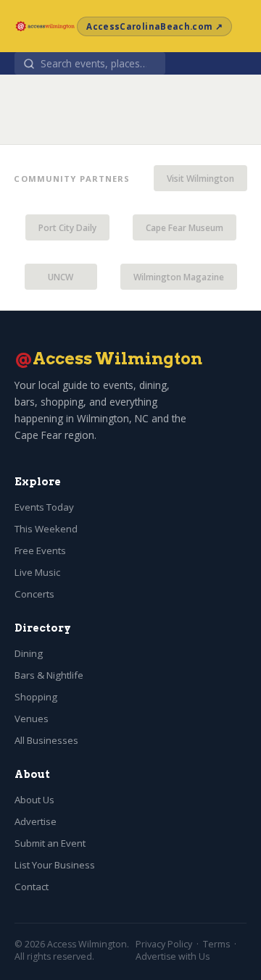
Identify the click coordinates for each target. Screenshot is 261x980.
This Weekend (46, 528)
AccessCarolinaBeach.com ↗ (154, 26)
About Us (34, 799)
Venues (31, 718)
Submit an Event (50, 843)
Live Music (37, 572)
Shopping (35, 696)
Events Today (44, 507)
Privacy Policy (164, 944)
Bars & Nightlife (48, 675)
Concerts (34, 593)
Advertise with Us (173, 956)
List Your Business (54, 864)
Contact (31, 886)
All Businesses (46, 740)
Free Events (40, 550)
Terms (216, 944)
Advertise (35, 821)
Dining (28, 653)
